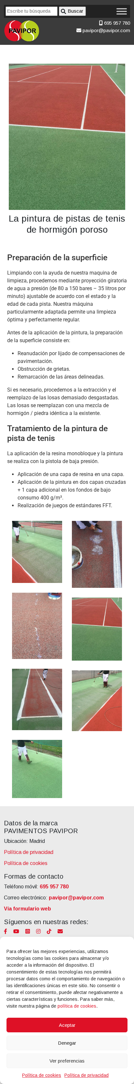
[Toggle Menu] (121, 11)
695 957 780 (116, 23)
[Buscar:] (32, 11)
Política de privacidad (86, 1075)
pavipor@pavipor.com (105, 30)
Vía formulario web (27, 908)
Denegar (67, 1043)
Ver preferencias (67, 1061)
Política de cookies (41, 1075)
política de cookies (77, 1006)
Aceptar (67, 1025)
